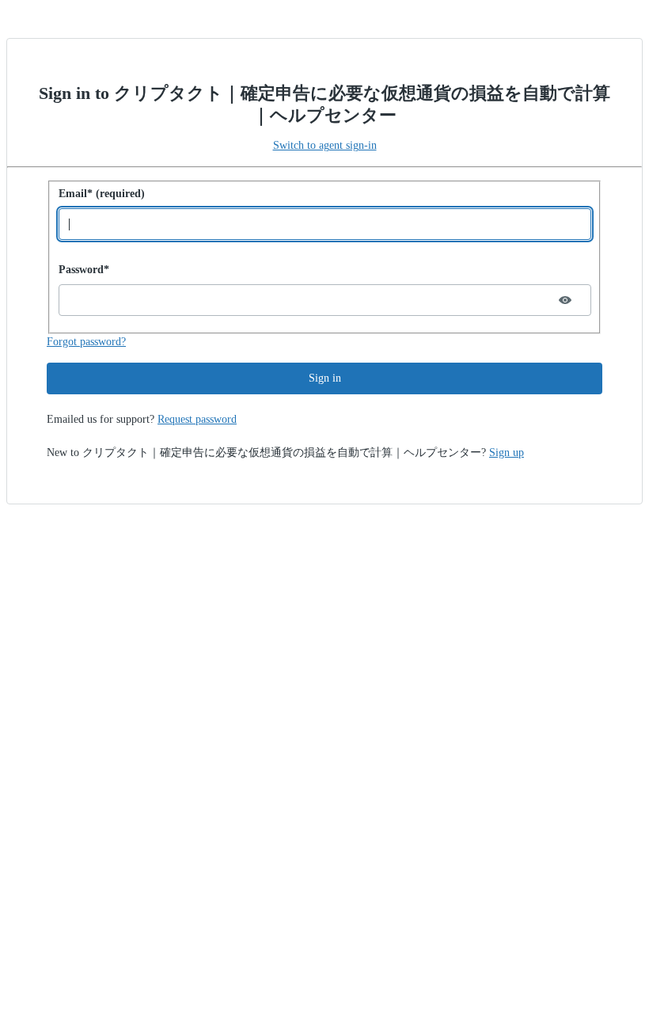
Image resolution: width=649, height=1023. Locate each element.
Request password (197, 419)
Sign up (506, 452)
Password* (84, 270)
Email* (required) (102, 194)
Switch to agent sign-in (325, 145)
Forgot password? (86, 342)
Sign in (325, 378)
